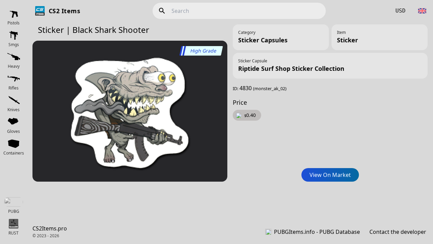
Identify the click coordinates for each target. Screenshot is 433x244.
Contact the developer (397, 232)
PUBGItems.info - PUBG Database (317, 232)
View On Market (330, 175)
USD (400, 10)
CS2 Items (64, 11)
